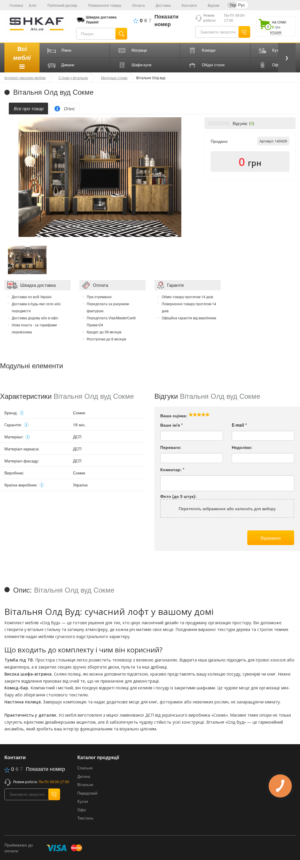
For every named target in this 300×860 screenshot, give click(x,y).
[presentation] (28, 108)
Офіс (81, 810)
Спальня (85, 768)
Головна (16, 6)
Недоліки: (242, 447)
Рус (241, 5)
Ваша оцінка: (173, 415)
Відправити (271, 538)
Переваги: (170, 447)
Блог (33, 6)
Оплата (138, 6)
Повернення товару (104, 6)
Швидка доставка (38, 285)
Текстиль (85, 818)
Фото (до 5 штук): (178, 496)
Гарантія (175, 285)
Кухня (82, 801)
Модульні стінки (114, 77)
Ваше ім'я (171, 425)
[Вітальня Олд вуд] (27, 259)
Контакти (189, 6)
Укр (233, 5)
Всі (22, 53)
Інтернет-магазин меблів (24, 77)
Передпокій (87, 793)
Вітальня (85, 785)
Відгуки (213, 6)
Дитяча (83, 776)
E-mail (239, 425)
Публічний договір (62, 6)
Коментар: (172, 469)
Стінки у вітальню (73, 77)
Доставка (163, 6)
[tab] (28, 108)
